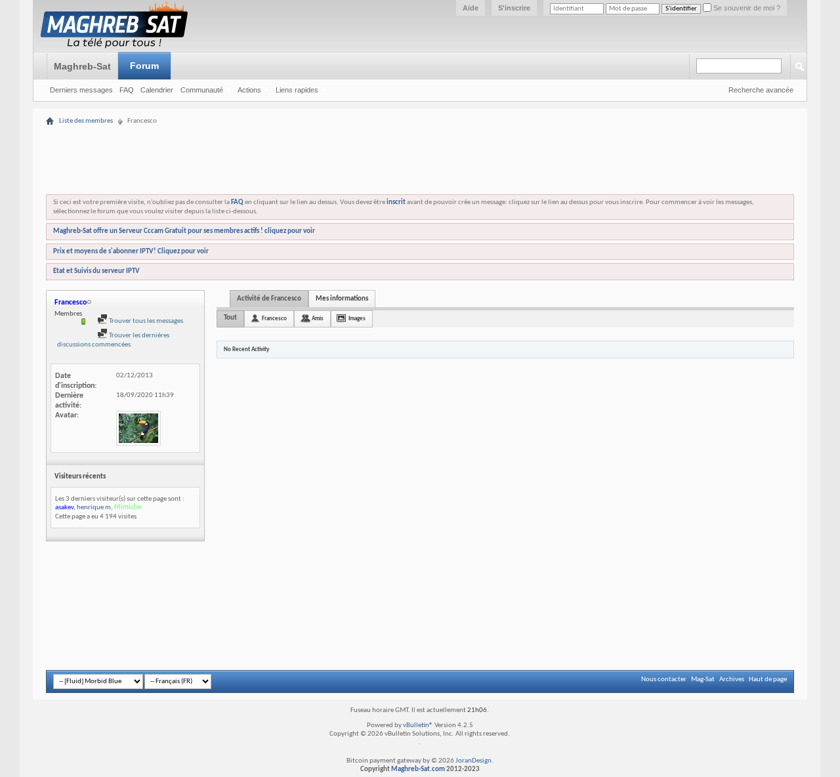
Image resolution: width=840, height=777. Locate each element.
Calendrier (156, 90)
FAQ (126, 90)
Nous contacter (663, 679)
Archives (731, 679)
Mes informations (342, 299)
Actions (249, 90)
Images (357, 319)
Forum (144, 65)
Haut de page (768, 679)
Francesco (274, 319)
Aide (470, 8)
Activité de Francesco (269, 299)
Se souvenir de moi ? (745, 8)
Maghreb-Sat (82, 66)
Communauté (201, 90)
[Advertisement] (420, 120)
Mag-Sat (703, 679)
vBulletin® (418, 725)
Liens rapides (297, 90)
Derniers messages (81, 90)
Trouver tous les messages (145, 321)
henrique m (94, 507)
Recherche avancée (760, 90)
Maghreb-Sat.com (418, 769)
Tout (230, 318)
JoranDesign (473, 761)
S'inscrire (514, 8)
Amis (318, 319)
